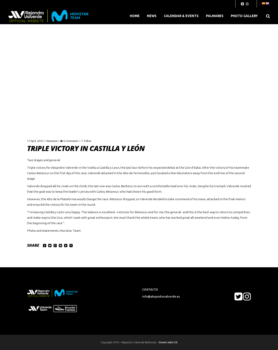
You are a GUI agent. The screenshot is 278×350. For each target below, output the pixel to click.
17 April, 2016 (35, 141)
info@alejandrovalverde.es (161, 296)
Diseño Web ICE (168, 342)
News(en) (52, 141)
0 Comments (70, 141)
